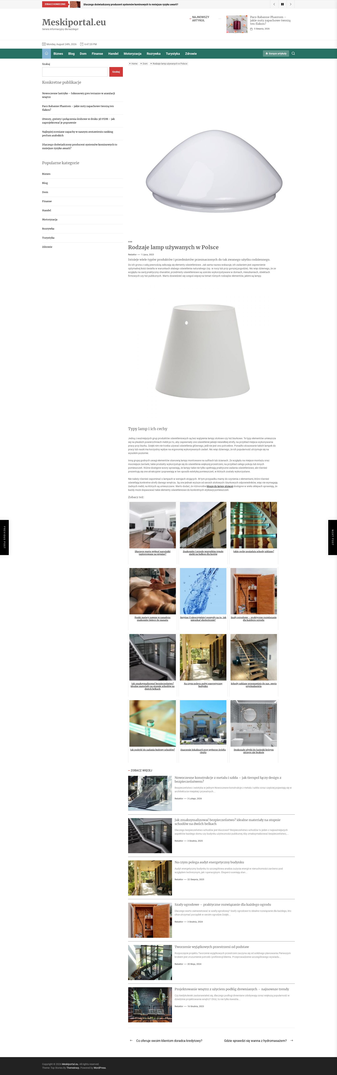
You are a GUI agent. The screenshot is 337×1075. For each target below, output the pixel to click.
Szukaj (46, 64)
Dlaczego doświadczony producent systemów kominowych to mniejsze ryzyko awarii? (79, 146)
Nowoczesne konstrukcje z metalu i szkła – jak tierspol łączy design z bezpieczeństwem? (228, 780)
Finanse (97, 53)
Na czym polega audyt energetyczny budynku (209, 862)
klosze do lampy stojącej (220, 486)
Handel (113, 53)
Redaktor (132, 254)
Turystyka (173, 53)
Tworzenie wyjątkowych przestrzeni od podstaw (212, 947)
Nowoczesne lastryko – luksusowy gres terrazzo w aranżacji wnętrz (78, 95)
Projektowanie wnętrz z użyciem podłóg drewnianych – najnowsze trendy (232, 989)
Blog (71, 53)
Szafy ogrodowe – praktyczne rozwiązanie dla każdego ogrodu (223, 905)
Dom (83, 53)
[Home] (46, 54)
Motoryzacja (132, 53)
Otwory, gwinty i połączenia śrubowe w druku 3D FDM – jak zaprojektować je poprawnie (78, 120)
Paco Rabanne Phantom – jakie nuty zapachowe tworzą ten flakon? (270, 20)
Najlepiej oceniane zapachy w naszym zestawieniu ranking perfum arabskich (77, 133)
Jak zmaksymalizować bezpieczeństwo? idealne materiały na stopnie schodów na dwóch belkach (227, 822)
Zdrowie (191, 53)
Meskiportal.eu (74, 22)
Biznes (58, 53)
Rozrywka (154, 53)
